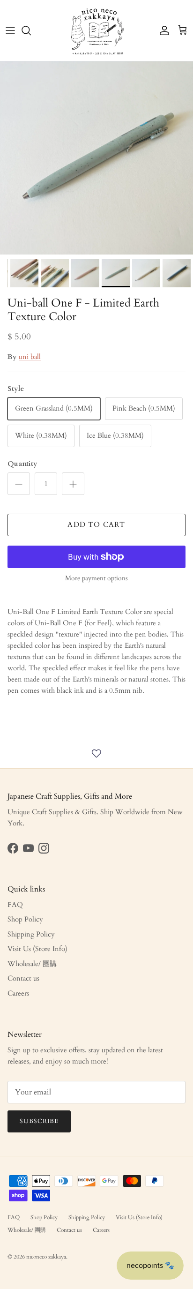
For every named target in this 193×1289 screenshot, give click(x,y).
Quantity (22, 463)
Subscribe (39, 1121)
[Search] (31, 30)
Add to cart (96, 524)
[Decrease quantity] (18, 483)
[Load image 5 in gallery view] (96, 158)
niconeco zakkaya (46, 1256)
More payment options (96, 579)
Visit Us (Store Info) (37, 948)
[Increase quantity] (73, 483)
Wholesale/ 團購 (32, 963)
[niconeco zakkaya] (96, 30)
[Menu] (10, 30)
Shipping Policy (31, 934)
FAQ (15, 904)
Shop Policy (25, 919)
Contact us (23, 978)
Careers (18, 993)
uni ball (30, 356)
